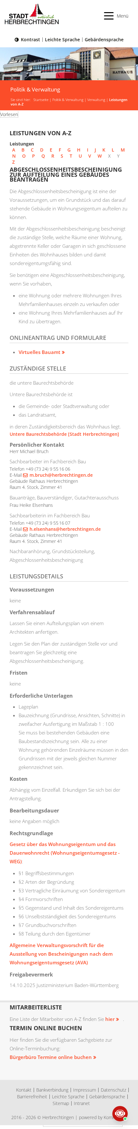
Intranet (82, 1103)
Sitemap (61, 1103)
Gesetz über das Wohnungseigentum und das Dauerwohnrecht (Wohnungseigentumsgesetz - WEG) (65, 853)
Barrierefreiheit (32, 1097)
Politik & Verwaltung (67, 100)
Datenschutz (113, 1090)
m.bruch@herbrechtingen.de (61, 475)
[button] (116, 16)
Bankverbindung (52, 1090)
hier (110, 1019)
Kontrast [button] (30, 39)
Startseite (40, 100)
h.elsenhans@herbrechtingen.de (65, 529)
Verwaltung (96, 100)
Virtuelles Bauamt (39, 352)
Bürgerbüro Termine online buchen (51, 1057)
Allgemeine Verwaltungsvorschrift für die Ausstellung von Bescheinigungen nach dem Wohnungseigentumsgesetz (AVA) (61, 954)
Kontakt (23, 1090)
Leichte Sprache (62, 39)
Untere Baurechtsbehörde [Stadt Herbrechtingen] (64, 434)
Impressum (84, 1090)
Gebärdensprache (104, 39)
